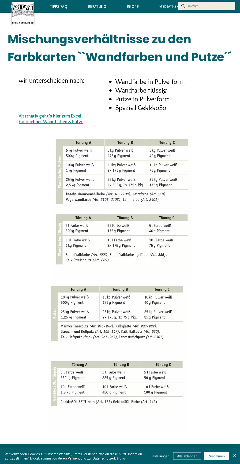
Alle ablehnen (187, 456)
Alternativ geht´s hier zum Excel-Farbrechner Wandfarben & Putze (51, 118)
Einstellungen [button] (159, 456)
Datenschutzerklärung (109, 458)
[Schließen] (234, 456)
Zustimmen (216, 456)
